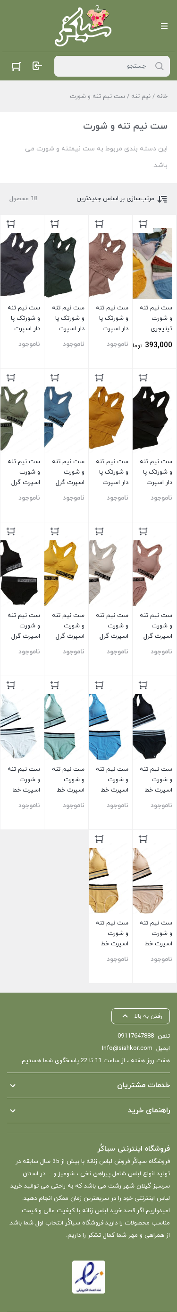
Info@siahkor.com (127, 1048)
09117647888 (136, 1036)
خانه (162, 96)
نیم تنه (141, 96)
